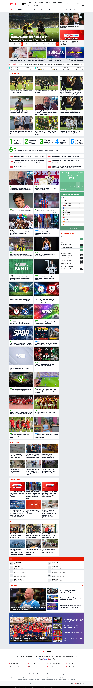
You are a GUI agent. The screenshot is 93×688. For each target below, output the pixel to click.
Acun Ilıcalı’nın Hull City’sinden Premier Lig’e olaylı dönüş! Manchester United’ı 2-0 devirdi (21, 344)
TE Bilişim (75, 683)
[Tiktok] (51, 659)
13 (38, 44)
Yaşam (54, 2)
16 (45, 44)
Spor (35, 2)
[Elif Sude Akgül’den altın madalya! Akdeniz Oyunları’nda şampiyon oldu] (46, 178)
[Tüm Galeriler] (82, 585)
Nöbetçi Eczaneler (14, 663)
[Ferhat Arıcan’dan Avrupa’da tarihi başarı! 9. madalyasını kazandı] (46, 244)
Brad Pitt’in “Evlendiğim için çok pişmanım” (30, 9)
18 (50, 44)
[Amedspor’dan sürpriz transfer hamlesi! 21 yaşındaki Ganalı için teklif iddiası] (21, 379)
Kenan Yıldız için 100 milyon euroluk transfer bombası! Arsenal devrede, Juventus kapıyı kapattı (46, 278)
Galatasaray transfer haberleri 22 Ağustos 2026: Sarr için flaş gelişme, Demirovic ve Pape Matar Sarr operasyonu (48, 142)
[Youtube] (49, 659)
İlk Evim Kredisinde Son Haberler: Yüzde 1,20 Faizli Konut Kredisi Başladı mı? (46, 344)
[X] (41, 659)
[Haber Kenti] (18, 4)
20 (55, 44)
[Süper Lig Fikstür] (82, 233)
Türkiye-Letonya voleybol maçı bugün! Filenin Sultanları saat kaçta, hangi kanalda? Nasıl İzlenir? (21, 413)
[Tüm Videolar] (82, 615)
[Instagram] (44, 659)
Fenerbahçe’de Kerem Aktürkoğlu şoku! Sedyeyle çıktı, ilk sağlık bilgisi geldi (18, 142)
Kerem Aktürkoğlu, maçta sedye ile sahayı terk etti (65, 156)
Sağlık (60, 2)
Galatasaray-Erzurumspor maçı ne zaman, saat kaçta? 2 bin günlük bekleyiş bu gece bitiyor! (20, 436)
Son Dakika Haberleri (53, 666)
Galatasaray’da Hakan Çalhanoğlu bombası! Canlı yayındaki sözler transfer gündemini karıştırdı (33, 142)
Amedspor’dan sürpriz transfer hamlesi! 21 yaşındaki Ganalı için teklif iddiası (20, 390)
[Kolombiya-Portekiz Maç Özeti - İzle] (57, 633)
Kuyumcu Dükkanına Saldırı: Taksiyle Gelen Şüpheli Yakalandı (70, 64)
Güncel (30, 2)
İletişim (10, 683)
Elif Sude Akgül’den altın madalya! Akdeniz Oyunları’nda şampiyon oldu (45, 189)
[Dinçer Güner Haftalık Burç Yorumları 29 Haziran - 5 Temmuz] (52, 598)
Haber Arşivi (71, 666)
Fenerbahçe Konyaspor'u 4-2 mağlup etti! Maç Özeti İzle (29, 156)
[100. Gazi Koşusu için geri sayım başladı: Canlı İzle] (57, 626)
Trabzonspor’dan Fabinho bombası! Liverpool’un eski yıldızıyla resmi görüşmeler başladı (36, 150)
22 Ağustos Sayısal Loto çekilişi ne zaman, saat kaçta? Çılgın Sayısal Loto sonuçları (79, 142)
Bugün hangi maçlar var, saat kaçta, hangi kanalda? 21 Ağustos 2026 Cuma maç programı (45, 391)
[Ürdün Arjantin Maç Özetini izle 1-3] (57, 639)
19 (53, 44)
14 (41, 44)
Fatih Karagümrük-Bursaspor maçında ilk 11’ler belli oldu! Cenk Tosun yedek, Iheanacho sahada (45, 366)
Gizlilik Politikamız (57, 687)
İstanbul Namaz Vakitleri (54, 663)
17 (48, 44)
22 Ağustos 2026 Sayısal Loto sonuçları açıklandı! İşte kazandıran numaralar (64, 142)
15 (43, 44)
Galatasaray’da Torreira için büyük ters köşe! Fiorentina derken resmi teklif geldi (46, 322)
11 (33, 44)
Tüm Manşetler (32, 666)
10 (31, 44)
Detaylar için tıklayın (72, 228)
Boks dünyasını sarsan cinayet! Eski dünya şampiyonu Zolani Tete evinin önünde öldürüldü (20, 233)
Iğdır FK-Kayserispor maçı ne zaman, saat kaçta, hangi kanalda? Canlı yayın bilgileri (20, 300)
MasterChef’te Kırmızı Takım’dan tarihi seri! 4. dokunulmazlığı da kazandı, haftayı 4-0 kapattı (46, 233)
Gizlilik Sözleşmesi (29, 683)
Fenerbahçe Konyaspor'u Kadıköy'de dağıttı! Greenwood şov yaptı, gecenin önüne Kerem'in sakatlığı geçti (29, 161)
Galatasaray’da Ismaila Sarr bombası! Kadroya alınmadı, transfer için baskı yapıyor (46, 211)
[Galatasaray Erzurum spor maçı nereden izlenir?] (46, 402)
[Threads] (54, 659)
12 (36, 44)
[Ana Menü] (82, 5)
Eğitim (11, 275)
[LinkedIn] (46, 659)
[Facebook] (39, 659)
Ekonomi (41, 2)
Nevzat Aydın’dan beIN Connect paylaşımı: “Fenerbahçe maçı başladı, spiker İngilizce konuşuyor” (66, 166)
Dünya (29, 5)
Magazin (48, 2)
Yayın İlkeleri (18, 683)
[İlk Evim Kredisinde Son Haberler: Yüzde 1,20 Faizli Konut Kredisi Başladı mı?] (46, 333)
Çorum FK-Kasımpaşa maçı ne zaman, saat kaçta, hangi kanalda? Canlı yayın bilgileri (20, 322)
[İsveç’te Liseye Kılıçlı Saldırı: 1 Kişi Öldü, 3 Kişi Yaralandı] (21, 356)
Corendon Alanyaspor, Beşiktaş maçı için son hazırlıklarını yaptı (33, 64)
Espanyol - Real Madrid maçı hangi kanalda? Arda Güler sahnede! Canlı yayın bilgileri (20, 211)
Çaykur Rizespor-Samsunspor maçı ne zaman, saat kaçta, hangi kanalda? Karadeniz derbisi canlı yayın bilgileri (46, 301)
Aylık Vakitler (64, 189)
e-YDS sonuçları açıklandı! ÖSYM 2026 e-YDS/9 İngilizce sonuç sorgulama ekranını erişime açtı (20, 278)
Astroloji (35, 5)
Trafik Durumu (71, 663)
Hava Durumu (33, 663)
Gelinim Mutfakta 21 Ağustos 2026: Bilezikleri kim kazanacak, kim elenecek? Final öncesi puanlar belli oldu (46, 436)
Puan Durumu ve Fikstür (15, 666)
